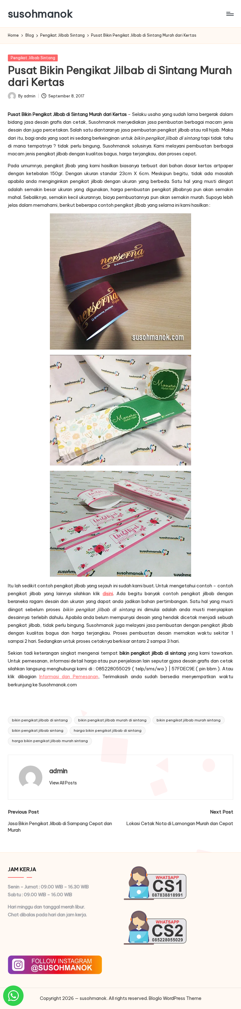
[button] (63, 783)
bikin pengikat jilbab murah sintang (189, 720)
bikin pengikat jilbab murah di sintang (112, 720)
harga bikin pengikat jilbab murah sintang (50, 741)
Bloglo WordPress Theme (175, 998)
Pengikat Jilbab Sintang (33, 57)
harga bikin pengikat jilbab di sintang (108, 730)
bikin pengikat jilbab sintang (37, 730)
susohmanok (40, 13)
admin (58, 771)
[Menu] (229, 14)
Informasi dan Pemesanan (68, 676)
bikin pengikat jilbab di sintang (40, 720)
